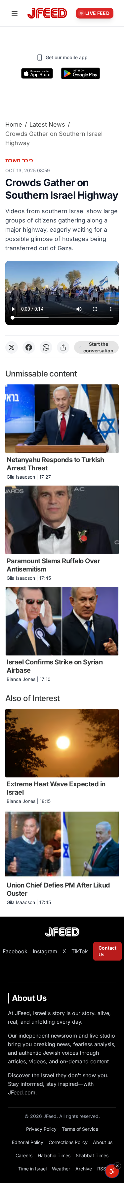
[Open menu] (14, 13)
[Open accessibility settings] (112, 1171)
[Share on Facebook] (28, 347)
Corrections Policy (68, 1142)
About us (102, 1142)
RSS (101, 1168)
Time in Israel (32, 1168)
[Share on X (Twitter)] (11, 347)
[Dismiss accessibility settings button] (117, 1166)
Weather (61, 1168)
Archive (83, 1168)
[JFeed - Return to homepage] (62, 932)
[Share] (63, 347)
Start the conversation (98, 347)
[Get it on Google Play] (80, 73)
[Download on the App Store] (37, 73)
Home (13, 124)
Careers (24, 1155)
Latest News (47, 124)
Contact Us (107, 951)
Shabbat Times (92, 1155)
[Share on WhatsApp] (46, 347)
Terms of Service (80, 1129)
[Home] (47, 13)
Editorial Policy (27, 1142)
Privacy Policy (41, 1129)
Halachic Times (54, 1155)
